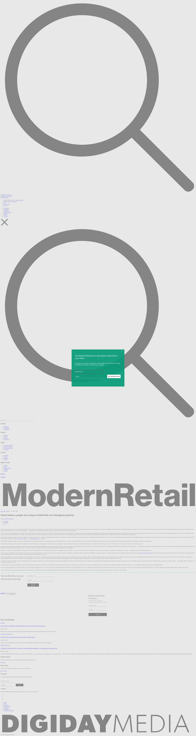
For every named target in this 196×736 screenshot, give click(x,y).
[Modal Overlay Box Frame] (98, 368)
